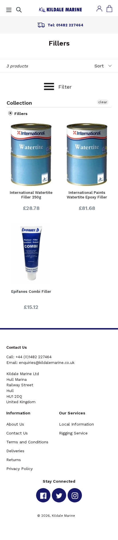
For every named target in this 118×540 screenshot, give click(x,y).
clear (102, 102)
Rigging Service (73, 433)
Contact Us (17, 433)
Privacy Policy (19, 468)
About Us (15, 424)
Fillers (20, 113)
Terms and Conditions (27, 442)
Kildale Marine (63, 516)
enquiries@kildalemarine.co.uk (46, 362)
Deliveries (15, 451)
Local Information (76, 424)
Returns (13, 459)
